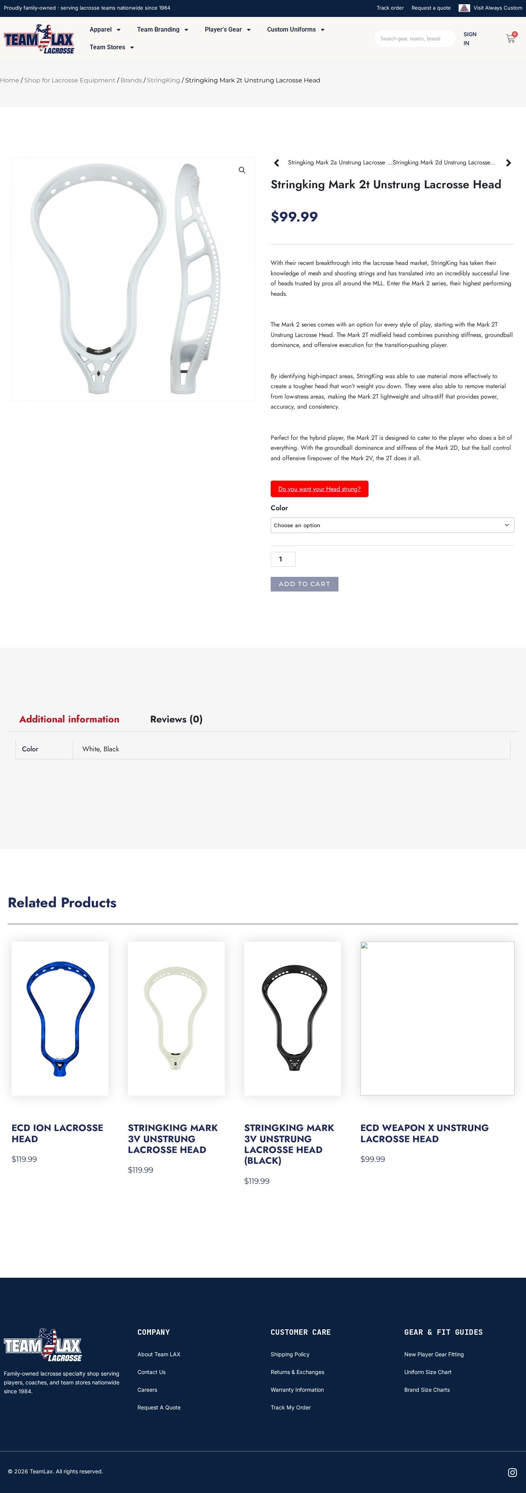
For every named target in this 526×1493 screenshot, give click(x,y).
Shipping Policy (290, 1354)
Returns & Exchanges (297, 1372)
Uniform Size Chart (428, 1372)
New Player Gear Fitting (434, 1354)
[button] (242, 170)
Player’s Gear (223, 29)
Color (279, 508)
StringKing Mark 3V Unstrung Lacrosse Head (173, 1138)
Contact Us (151, 1372)
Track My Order (291, 1407)
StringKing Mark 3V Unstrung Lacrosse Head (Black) (289, 1144)
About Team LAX (159, 1354)
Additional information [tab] (69, 719)
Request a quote (431, 8)
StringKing (163, 80)
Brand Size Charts (427, 1389)
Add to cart (304, 584)
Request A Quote (159, 1407)
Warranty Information (297, 1389)
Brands (131, 80)
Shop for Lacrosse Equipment (70, 80)
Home (9, 80)
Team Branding (158, 29)
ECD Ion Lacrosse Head (57, 1133)
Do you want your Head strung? (319, 488)
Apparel (101, 29)
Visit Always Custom (497, 8)
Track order (390, 8)
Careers (147, 1389)
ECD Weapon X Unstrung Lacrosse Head (424, 1133)
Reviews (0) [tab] (176, 719)
